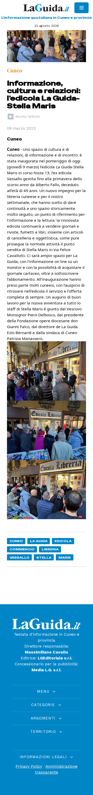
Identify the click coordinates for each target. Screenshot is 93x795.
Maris (64, 557)
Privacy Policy (29, 766)
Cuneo (16, 541)
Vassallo (19, 557)
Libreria (50, 549)
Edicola (63, 541)
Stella (43, 557)
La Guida (39, 541)
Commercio (22, 549)
